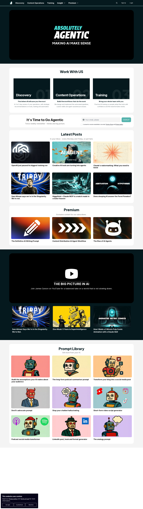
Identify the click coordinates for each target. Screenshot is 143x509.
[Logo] (11, 3)
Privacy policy (13, 499)
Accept (8, 505)
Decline (31, 505)
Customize (19, 505)
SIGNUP (126, 120)
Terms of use (25, 499)
